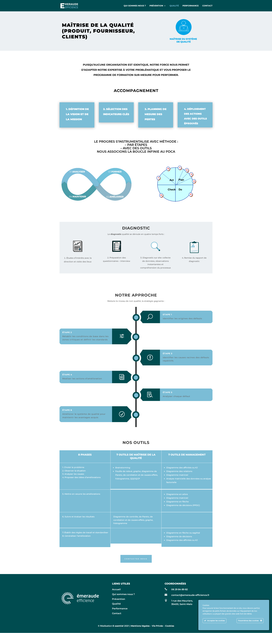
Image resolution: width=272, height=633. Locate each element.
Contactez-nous (136, 559)
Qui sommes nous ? (135, 6)
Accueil (116, 589)
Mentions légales (140, 625)
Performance (190, 6)
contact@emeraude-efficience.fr (190, 595)
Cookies (169, 625)
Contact (207, 6)
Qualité (174, 6)
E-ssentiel (118, 625)
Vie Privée (157, 625)
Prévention (156, 6)
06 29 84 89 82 (179, 589)
